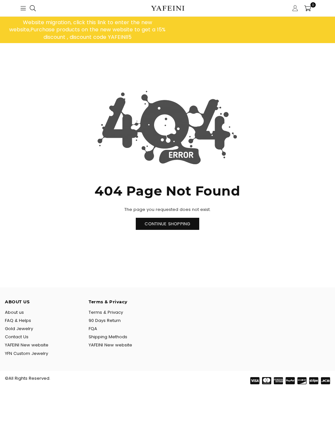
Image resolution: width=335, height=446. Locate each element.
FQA (93, 329)
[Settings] (295, 8)
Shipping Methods (108, 337)
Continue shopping (167, 224)
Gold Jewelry (19, 329)
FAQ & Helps (18, 320)
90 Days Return (105, 320)
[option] (87, 30)
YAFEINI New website (26, 345)
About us (14, 312)
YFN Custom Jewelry (26, 353)
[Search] (33, 8)
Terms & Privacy (106, 312)
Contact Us (16, 337)
